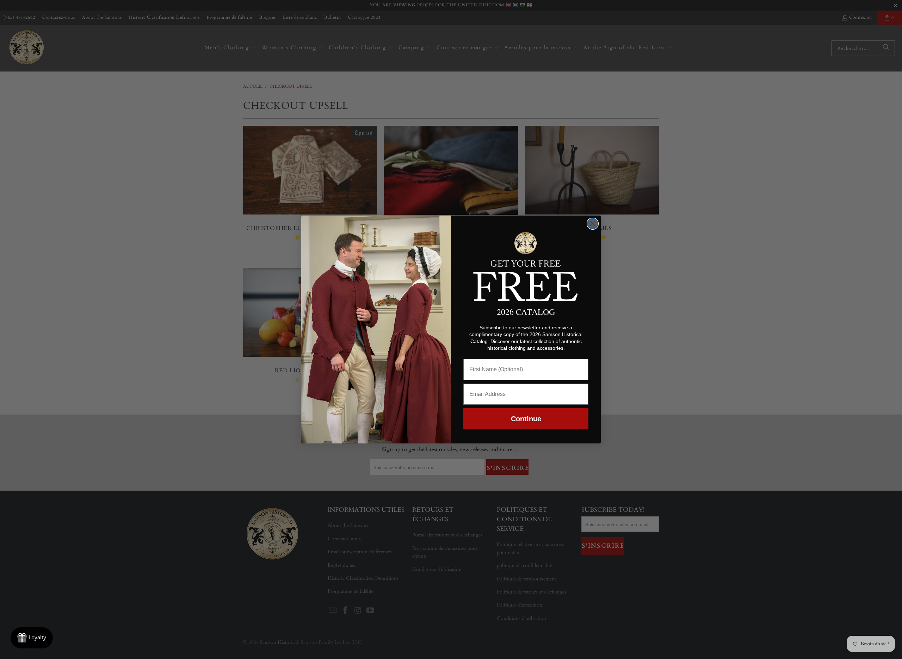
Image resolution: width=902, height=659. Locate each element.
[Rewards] (32, 637)
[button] (525, 265)
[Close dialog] (592, 223)
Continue (526, 419)
